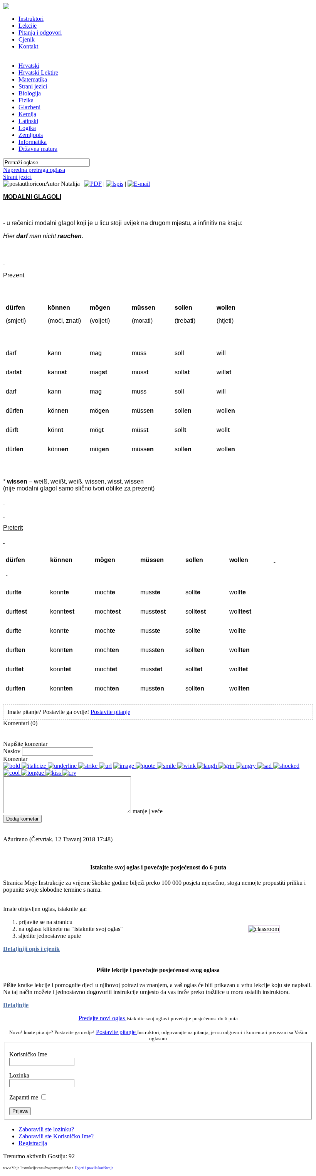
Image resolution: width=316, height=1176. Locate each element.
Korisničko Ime (28, 1054)
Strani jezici (17, 176)
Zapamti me (23, 1097)
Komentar (15, 759)
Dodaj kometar (22, 819)
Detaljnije (16, 1005)
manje (140, 811)
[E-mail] (139, 183)
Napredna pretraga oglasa (34, 170)
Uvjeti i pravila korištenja (94, 1168)
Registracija (32, 1143)
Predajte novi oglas (102, 1018)
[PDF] (93, 183)
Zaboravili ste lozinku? (46, 1129)
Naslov (11, 751)
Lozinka (19, 1075)
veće (157, 811)
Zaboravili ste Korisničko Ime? (56, 1136)
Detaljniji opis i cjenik (31, 949)
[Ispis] (114, 183)
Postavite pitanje (110, 712)
